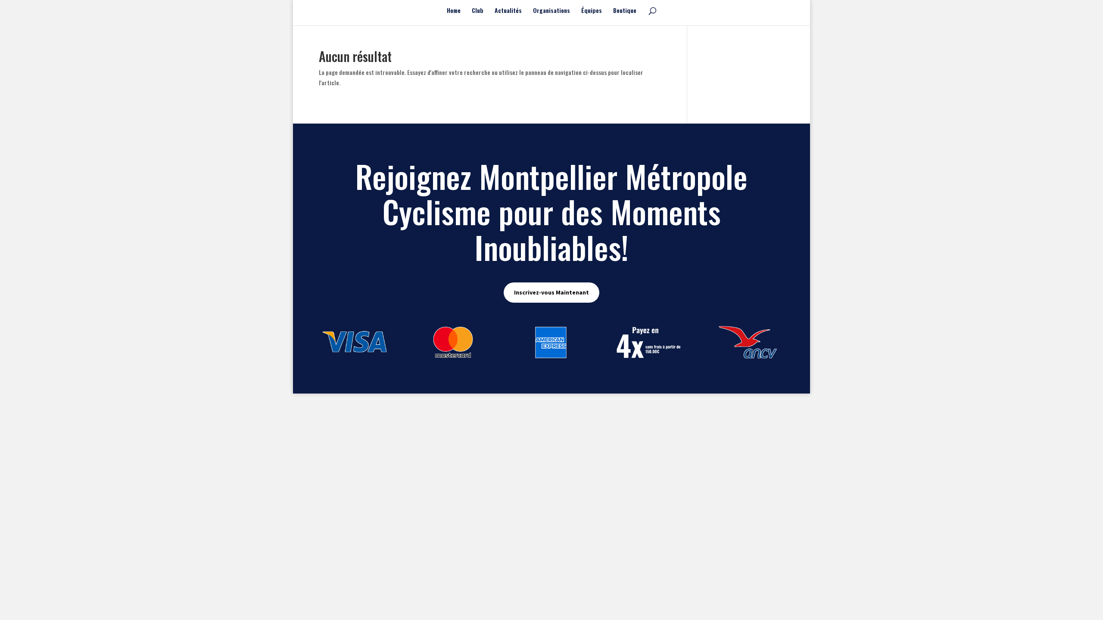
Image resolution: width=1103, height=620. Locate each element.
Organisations (551, 11)
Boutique (624, 11)
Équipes (591, 11)
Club (477, 11)
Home (454, 11)
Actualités (508, 11)
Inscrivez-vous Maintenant (551, 292)
